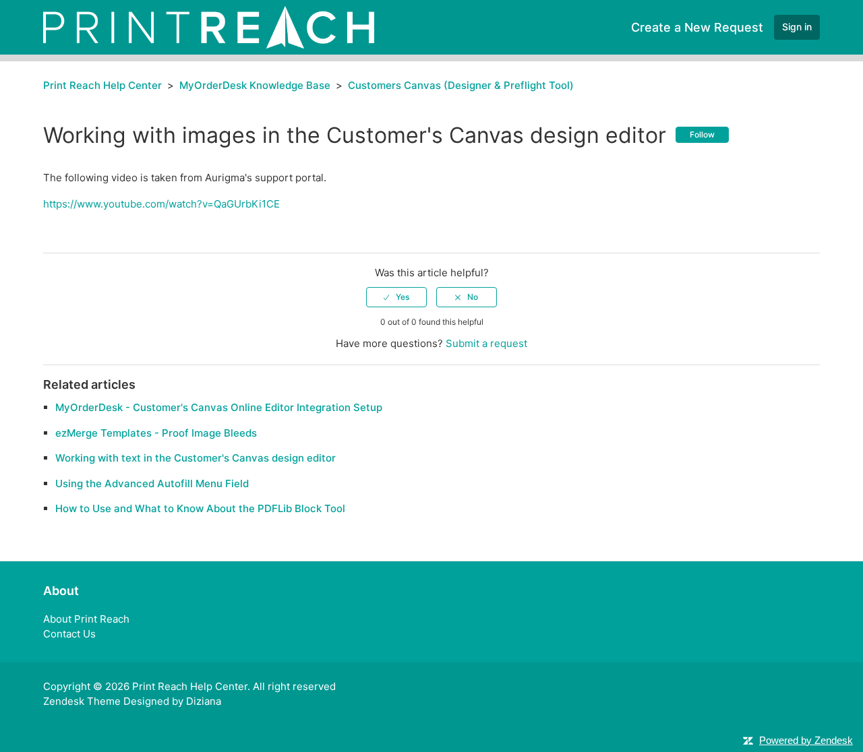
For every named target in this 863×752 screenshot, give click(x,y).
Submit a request (486, 343)
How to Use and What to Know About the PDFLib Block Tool (200, 508)
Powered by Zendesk (806, 740)
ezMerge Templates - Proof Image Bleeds (156, 433)
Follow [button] (702, 134)
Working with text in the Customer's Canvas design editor (195, 457)
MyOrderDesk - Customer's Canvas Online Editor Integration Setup (218, 407)
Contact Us (69, 633)
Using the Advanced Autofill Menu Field (152, 483)
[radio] (396, 297)
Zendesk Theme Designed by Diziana (132, 701)
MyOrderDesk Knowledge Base (254, 85)
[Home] (208, 26)
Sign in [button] (797, 26)
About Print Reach (86, 619)
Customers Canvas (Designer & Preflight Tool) (461, 85)
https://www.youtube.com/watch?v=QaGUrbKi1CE (161, 203)
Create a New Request (697, 27)
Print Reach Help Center (102, 85)
